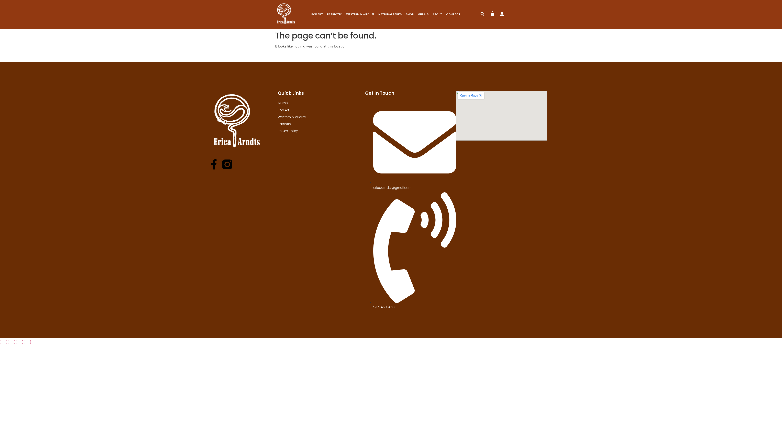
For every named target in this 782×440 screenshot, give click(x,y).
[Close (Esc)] (27, 342)
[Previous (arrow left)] (3, 347)
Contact (453, 14)
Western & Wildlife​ (360, 14)
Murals (423, 14)
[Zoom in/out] (3, 342)
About (437, 14)
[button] (482, 14)
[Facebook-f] (214, 164)
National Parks (390, 14)
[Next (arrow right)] (11, 347)
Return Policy (288, 131)
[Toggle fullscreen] (11, 342)
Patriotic (334, 14)
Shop (410, 14)
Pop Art (317, 14)
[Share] (19, 342)
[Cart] (492, 14)
